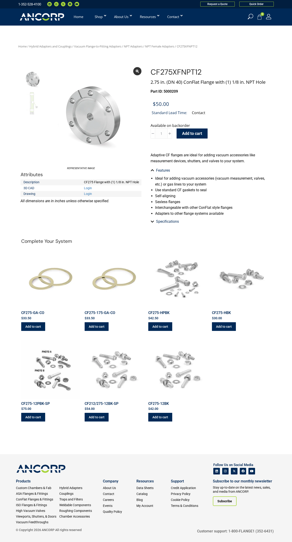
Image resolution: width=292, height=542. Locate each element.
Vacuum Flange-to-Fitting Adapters (97, 46)
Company (110, 481)
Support (177, 481)
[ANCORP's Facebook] (243, 471)
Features (163, 170)
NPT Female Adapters (159, 46)
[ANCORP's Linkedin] (216, 471)
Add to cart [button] (33, 326)
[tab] (211, 170)
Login (88, 188)
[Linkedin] (49, 4)
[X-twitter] (63, 4)
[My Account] (268, 16)
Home (22, 46)
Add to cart (192, 133)
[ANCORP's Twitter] (234, 471)
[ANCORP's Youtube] (251, 471)
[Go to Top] (11, 531)
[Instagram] (56, 4)
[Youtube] (77, 4)
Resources (145, 481)
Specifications (167, 221)
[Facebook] (70, 4)
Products (23, 481)
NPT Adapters (133, 46)
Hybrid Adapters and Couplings (50, 46)
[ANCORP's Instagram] (225, 471)
